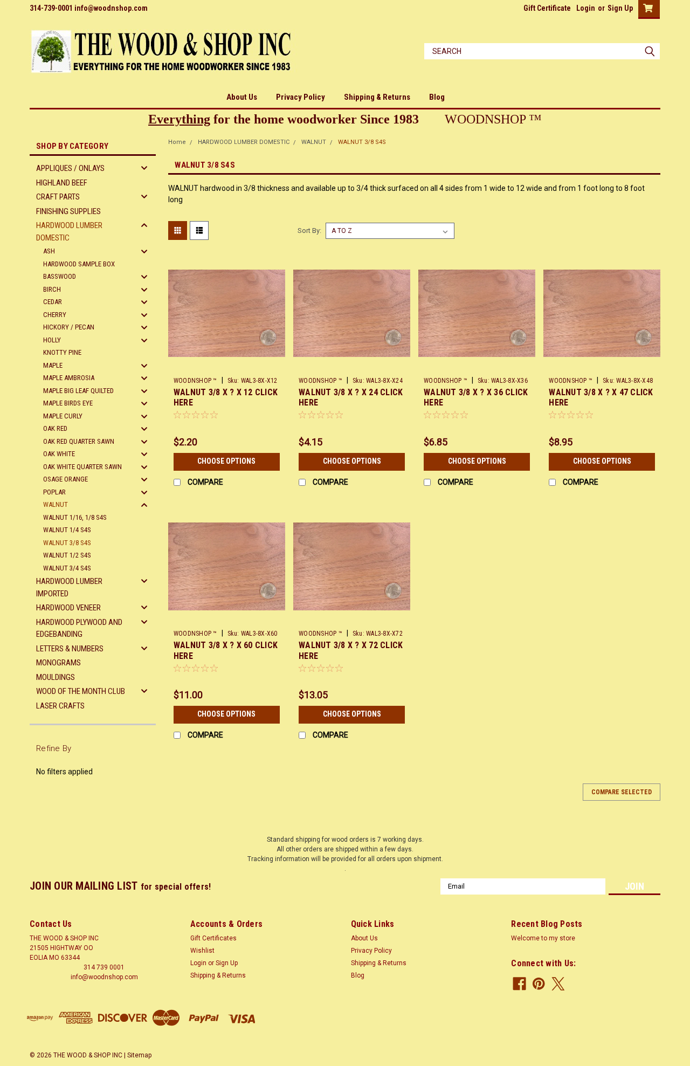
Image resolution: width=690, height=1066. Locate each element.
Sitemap (139, 1055)
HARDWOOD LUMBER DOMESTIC (69, 232)
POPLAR (54, 492)
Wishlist (202, 950)
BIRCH (52, 289)
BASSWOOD (59, 276)
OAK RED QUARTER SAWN (78, 441)
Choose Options (226, 461)
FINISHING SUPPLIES (68, 211)
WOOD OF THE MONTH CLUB (80, 691)
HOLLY (52, 340)
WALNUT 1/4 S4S (67, 530)
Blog (437, 97)
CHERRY (54, 315)
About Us (241, 97)
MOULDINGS (55, 677)
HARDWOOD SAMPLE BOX (79, 264)
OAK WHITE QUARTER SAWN (82, 467)
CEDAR (52, 302)
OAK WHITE (59, 454)
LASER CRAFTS (60, 706)
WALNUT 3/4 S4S (67, 568)
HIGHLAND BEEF (61, 183)
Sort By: (309, 230)
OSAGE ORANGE (65, 479)
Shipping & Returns (377, 97)
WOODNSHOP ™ (195, 380)
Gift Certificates (213, 938)
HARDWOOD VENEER (68, 608)
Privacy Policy (300, 97)
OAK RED (55, 428)
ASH (49, 251)
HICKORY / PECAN (68, 327)
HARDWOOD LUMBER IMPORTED (69, 587)
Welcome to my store (543, 938)
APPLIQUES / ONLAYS (70, 168)
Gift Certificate (547, 8)
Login (585, 8)
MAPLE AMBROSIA (68, 378)
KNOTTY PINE (62, 352)
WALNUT (55, 504)
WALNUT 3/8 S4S (67, 543)
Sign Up (620, 8)
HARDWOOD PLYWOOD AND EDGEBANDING (79, 628)
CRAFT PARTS (58, 197)
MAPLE (53, 365)
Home (177, 142)
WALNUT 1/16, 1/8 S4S (75, 517)
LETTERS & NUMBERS (70, 649)
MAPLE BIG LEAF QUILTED (78, 391)
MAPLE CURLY (62, 416)
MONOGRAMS (58, 663)
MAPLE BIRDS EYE (68, 403)
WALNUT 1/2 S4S (67, 555)
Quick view (226, 364)
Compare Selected (621, 792)
